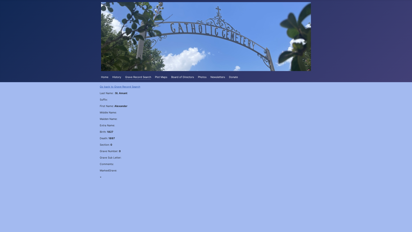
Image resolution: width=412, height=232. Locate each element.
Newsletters (218, 77)
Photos (202, 77)
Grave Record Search (138, 77)
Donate (233, 77)
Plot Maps (161, 77)
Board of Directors (182, 77)
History (116, 77)
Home (104, 77)
